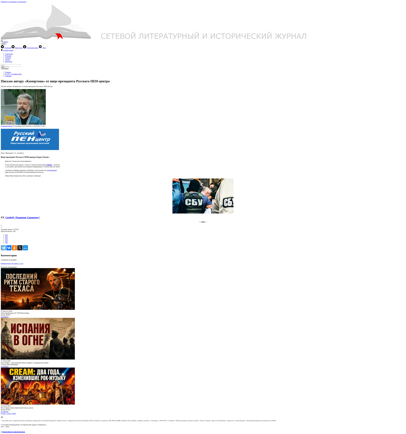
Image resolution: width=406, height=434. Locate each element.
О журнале (9, 54)
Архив (7, 60)
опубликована (52, 170)
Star (6, 235)
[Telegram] (3, 247)
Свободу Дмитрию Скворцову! (22, 217)
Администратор (6, 126)
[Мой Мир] (25, 247)
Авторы (8, 58)
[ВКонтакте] (8, 247)
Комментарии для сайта (12, 263)
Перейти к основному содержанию (13, 2)
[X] (19, 247)
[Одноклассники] (14, 247)
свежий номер (8, 50)
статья (49, 165)
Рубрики (8, 56)
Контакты (8, 61)
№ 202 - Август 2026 (8, 413)
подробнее (4, 317)
